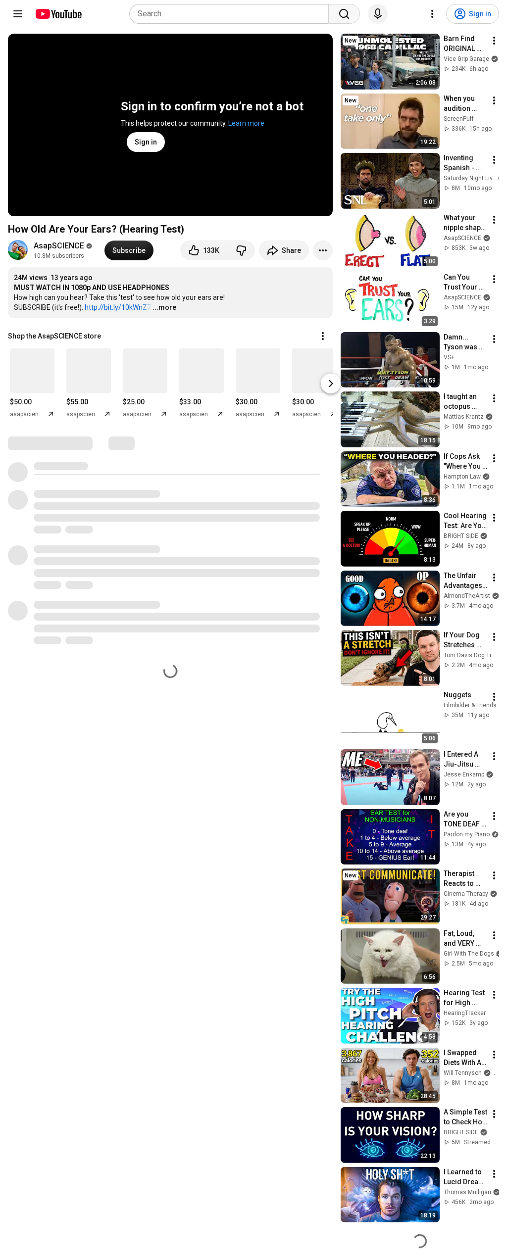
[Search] (344, 14)
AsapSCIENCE (59, 245)
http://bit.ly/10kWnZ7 (118, 307)
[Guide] (18, 14)
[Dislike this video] (241, 250)
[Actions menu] (323, 336)
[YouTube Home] (58, 14)
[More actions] (323, 250)
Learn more (246, 123)
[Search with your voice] (378, 14)
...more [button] (164, 307)
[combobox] (232, 14)
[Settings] (432, 14)
